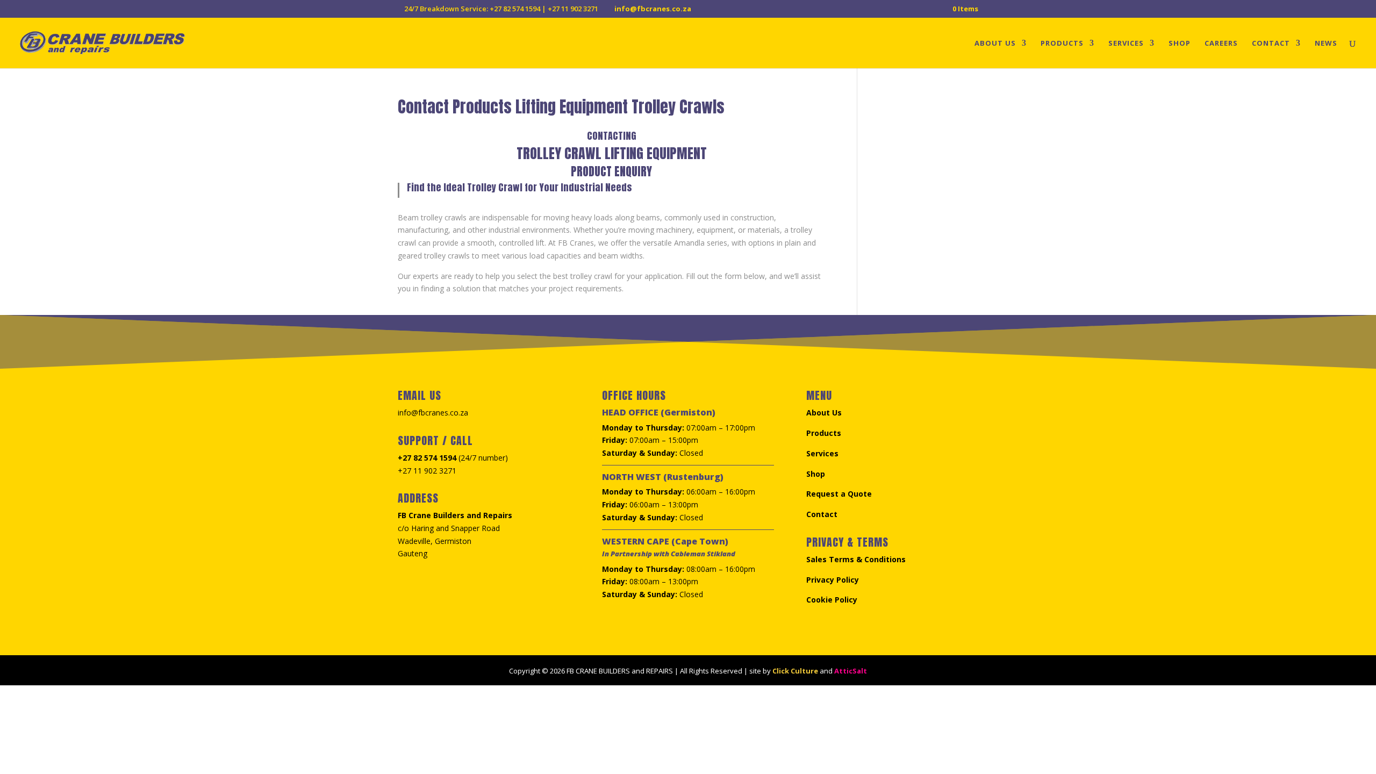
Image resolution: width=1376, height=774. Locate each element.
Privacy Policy (832, 580)
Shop (1180, 43)
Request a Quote (839, 494)
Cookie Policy (831, 599)
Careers (1221, 43)
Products (1062, 43)
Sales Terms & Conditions (856, 559)
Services (1126, 43)
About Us (995, 43)
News (1326, 43)
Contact (1271, 43)
